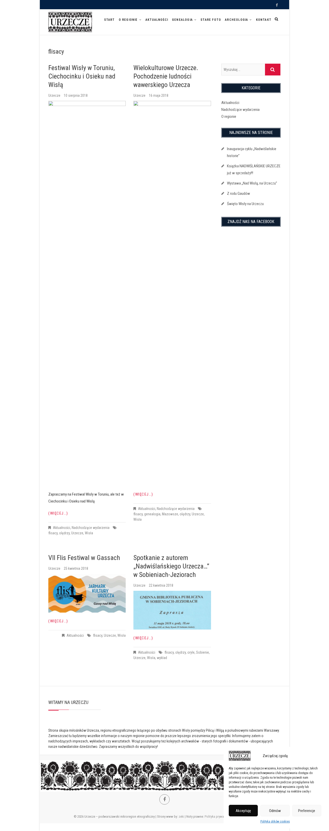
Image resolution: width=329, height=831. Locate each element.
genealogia (152, 514)
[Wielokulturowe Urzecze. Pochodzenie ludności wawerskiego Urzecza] (172, 293)
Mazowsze (170, 514)
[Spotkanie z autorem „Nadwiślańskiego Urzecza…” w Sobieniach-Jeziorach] (172, 610)
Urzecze (54, 95)
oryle (191, 652)
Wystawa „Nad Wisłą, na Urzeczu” (252, 183)
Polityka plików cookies (275, 821)
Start (109, 20)
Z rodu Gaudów (238, 193)
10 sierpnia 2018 (76, 95)
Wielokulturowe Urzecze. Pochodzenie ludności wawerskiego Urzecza (165, 76)
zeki (181, 816)
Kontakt (263, 20)
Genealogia (182, 20)
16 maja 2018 (158, 95)
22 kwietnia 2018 (161, 585)
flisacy (53, 533)
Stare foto (210, 20)
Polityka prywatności (218, 816)
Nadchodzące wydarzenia (90, 528)
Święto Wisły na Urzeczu (245, 203)
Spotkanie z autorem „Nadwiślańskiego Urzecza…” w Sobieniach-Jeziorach (171, 566)
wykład (162, 658)
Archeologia (236, 20)
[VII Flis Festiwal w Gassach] (87, 593)
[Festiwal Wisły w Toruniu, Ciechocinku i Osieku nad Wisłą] (87, 293)
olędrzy (64, 533)
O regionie (128, 20)
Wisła (89, 533)
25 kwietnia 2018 (76, 568)
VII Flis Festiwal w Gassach (84, 558)
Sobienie (202, 652)
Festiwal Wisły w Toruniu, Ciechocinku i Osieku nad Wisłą (81, 76)
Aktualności (156, 20)
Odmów (275, 810)
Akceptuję (243, 810)
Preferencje (306, 810)
